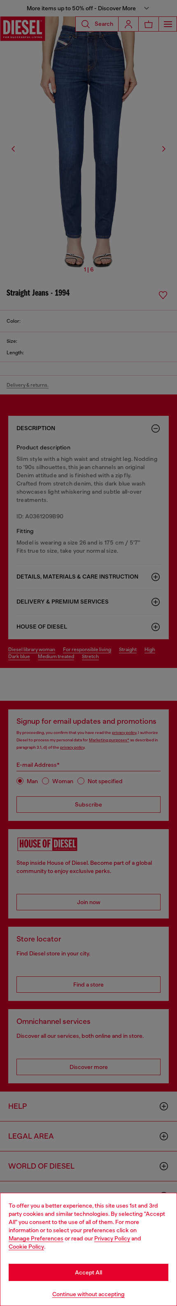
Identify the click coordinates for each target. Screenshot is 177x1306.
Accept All (88, 1272)
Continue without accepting (88, 1294)
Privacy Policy (112, 1238)
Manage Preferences (36, 1238)
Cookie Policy (26, 1246)
